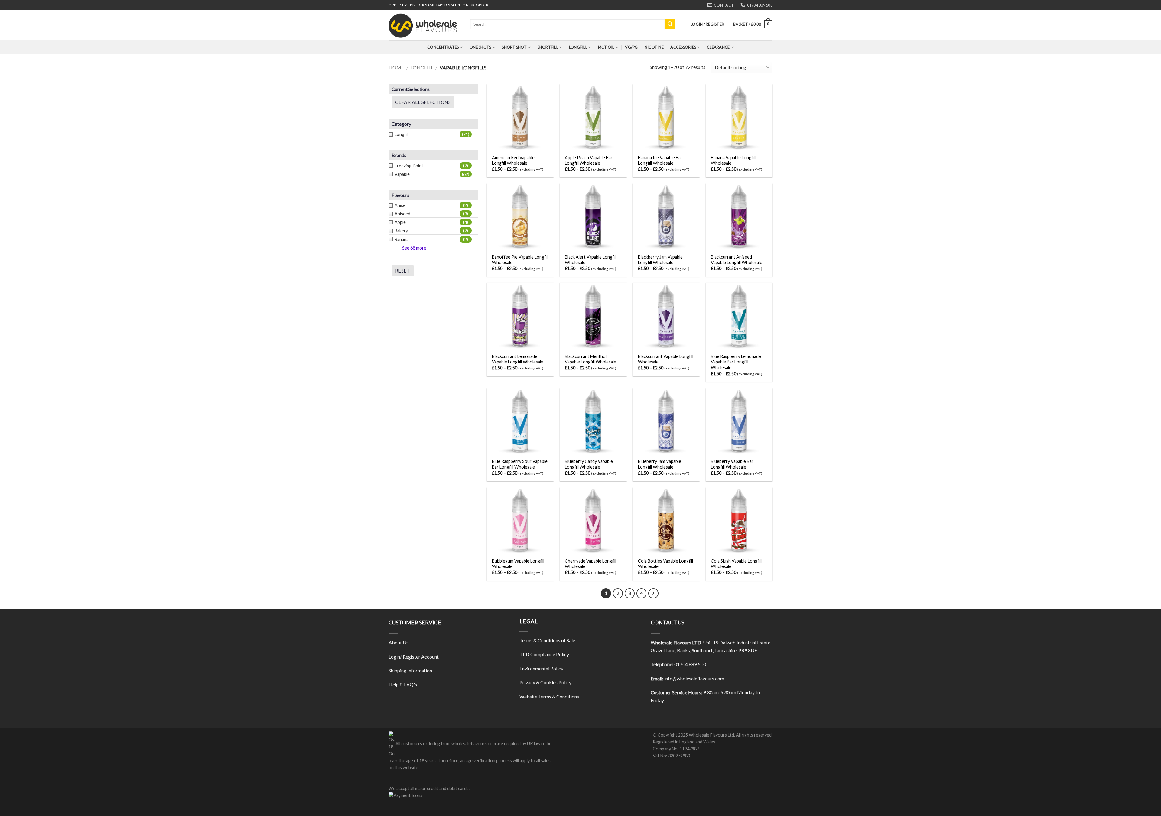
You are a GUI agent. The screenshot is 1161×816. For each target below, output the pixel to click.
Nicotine (654, 47)
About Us (398, 642)
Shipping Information (410, 670)
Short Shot (514, 47)
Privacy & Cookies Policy (545, 682)
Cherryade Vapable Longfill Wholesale (590, 563)
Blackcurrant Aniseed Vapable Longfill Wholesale (736, 259)
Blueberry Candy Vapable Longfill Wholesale (589, 464)
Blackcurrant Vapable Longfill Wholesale (665, 359)
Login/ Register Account (414, 657)
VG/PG (631, 47)
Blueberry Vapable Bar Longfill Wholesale (732, 464)
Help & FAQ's (403, 684)
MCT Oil (606, 47)
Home (396, 67)
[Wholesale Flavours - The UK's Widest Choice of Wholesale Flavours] (425, 25)
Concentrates (443, 47)
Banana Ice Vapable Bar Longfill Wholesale (660, 160)
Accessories (683, 47)
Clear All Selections (423, 102)
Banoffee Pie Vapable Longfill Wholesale (520, 259)
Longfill (578, 47)
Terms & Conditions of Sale (547, 640)
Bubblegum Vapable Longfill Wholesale (518, 563)
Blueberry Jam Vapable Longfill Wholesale (659, 464)
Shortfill (548, 47)
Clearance (718, 47)
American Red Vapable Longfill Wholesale (513, 160)
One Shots (480, 47)
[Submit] (670, 24)
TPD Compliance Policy (544, 654)
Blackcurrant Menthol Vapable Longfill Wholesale (590, 359)
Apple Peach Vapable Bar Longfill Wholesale (589, 160)
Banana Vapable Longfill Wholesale (733, 160)
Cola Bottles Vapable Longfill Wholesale (665, 563)
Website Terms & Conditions (549, 696)
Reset (402, 270)
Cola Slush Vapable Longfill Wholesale (736, 563)
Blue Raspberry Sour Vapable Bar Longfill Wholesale (520, 464)
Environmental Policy (541, 668)
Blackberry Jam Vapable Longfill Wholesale (660, 259)
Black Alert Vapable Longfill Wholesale (590, 259)
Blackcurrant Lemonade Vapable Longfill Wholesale (517, 359)
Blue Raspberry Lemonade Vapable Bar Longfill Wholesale (736, 362)
